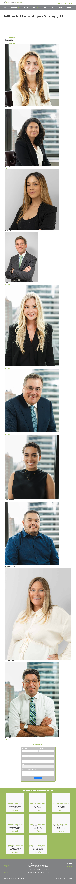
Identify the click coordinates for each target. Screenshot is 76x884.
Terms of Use (58, 878)
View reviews (15, 810)
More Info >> (7, 108)
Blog (4, 870)
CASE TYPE (24, 764)
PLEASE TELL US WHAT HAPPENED (30, 769)
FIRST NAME (24, 748)
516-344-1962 (38, 830)
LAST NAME (41, 748)
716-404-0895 (15, 830)
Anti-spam (70, 878)
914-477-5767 (61, 809)
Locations (6, 872)
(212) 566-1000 (64, 3)
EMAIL (23, 759)
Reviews (5, 869)
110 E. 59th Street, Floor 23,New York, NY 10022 (10, 40)
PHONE (23, 753)
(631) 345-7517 (38, 851)
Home (5, 863)
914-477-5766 (38, 809)
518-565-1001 (61, 830)
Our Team (6, 866)
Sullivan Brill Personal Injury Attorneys (15, 803)
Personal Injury (6, 865)
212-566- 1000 (8, 42)
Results (5, 868)
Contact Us (6, 873)
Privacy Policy (64, 878)
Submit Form (38, 777)
